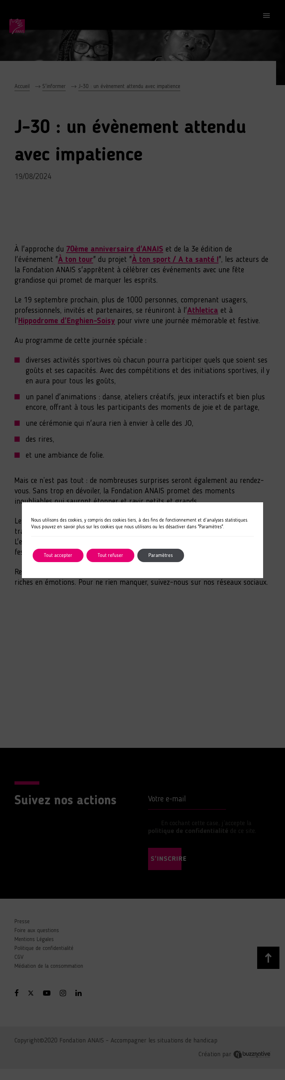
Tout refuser (110, 555)
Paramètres (160, 555)
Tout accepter (58, 555)
